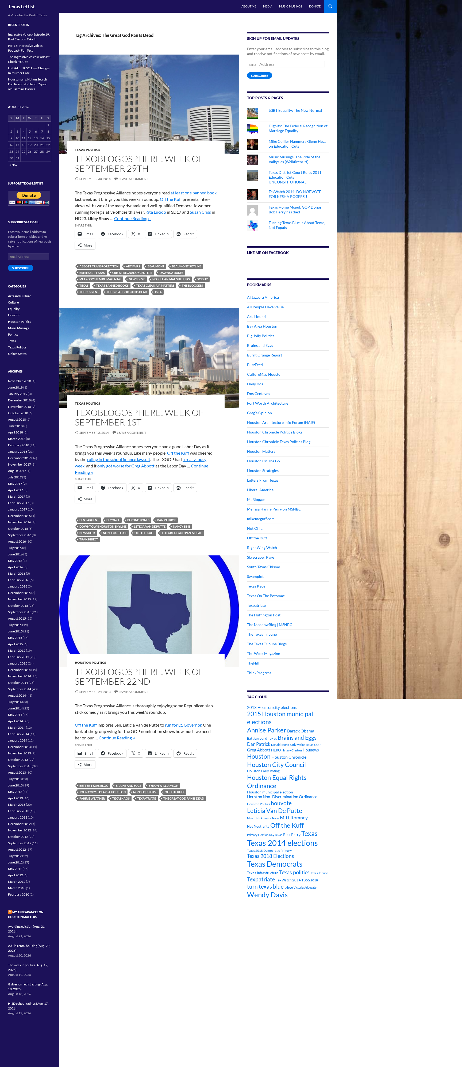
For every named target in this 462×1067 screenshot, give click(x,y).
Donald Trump (280, 744)
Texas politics (294, 872)
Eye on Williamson (163, 785)
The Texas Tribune (262, 634)
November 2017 (19, 464)
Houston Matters (261, 451)
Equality (14, 309)
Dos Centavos (258, 393)
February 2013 (18, 811)
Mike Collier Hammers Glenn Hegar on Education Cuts (298, 143)
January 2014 (17, 740)
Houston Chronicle (288, 756)
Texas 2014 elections (282, 842)
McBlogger (256, 499)
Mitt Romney (294, 817)
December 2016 (19, 516)
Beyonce (113, 520)
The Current (89, 292)
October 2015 (18, 606)
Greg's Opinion (259, 412)
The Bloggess (192, 285)
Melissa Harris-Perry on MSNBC (274, 509)
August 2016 (17, 541)
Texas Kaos (256, 586)
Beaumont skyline (186, 266)
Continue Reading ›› (132, 218)
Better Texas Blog (93, 785)
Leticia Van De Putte (149, 526)
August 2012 (17, 849)
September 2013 (19, 766)
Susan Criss (200, 211)
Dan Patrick (166, 520)
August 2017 (17, 471)
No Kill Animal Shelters (171, 279)
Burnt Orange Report (264, 355)
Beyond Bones (138, 520)
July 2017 (15, 477)
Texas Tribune (319, 873)
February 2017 (18, 503)
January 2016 (17, 586)
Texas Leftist (21, 6)
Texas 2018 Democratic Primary (269, 850)
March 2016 (16, 573)
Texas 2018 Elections (270, 856)
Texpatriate (146, 798)
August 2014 (17, 695)
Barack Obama (300, 730)
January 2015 (17, 663)
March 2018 (16, 439)
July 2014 (15, 702)
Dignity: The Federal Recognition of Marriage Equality (298, 128)
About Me (248, 6)
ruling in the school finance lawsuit (118, 459)
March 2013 (16, 805)
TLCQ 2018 (310, 880)
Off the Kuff (171, 199)
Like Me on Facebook (268, 252)
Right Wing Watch (262, 547)
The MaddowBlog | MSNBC (269, 624)
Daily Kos (255, 384)
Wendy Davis (267, 894)
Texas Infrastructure (262, 873)
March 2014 (16, 728)
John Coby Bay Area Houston (102, 792)
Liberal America (260, 490)
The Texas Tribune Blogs (267, 644)
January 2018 (17, 452)
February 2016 (18, 580)
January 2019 (17, 394)
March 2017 (16, 496)
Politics (13, 334)
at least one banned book (194, 192)
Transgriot (88, 539)
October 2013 (18, 760)
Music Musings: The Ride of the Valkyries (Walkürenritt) (294, 159)
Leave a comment (133, 179)
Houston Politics (90, 663)
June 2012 (15, 862)
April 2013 (15, 798)
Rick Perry (292, 834)
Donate (315, 6)
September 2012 (19, 843)
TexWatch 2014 (288, 880)
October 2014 (18, 683)
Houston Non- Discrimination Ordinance (282, 797)
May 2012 (15, 869)
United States (17, 354)
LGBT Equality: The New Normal (295, 110)
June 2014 (15, 708)
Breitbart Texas (92, 272)
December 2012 (19, 824)
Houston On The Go (263, 461)
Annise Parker (266, 730)
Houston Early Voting (263, 771)
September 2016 (19, 535)
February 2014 (18, 734)
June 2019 (15, 387)
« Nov (13, 165)
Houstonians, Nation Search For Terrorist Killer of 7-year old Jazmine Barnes (27, 84)
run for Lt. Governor (183, 724)
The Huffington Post (263, 615)
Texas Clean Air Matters (155, 285)
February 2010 (18, 894)
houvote (281, 803)
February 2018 (18, 445)
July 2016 (15, 548)
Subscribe (259, 76)
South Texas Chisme (263, 567)
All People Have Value (265, 307)
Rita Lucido (155, 211)
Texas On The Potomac (266, 595)
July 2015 (15, 625)
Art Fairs (133, 266)
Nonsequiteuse (115, 533)
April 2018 (15, 432)
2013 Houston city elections (272, 707)
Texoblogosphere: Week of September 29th (139, 163)
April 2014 (15, 721)
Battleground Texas (262, 738)
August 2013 (17, 772)
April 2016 (15, 567)
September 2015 (19, 612)
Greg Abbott (258, 749)
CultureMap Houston (265, 374)
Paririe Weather (92, 798)
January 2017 (17, 509)
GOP (317, 744)
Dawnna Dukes (171, 272)
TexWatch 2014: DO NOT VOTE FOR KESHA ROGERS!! (295, 194)
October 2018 (18, 413)
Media (267, 6)
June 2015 (15, 631)
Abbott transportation (98, 266)
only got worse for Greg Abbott (126, 465)
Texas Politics (87, 150)
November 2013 (19, 753)
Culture (13, 302)
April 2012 (15, 875)
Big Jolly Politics (260, 335)
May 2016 (15, 561)
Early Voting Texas (301, 744)
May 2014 (15, 715)
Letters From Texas (262, 480)
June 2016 (15, 554)
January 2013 (17, 817)
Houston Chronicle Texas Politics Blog (278, 441)
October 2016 (18, 529)
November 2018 (19, 407)
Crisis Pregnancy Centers (132, 272)
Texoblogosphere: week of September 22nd (139, 676)
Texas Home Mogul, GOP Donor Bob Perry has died (295, 209)
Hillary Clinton (292, 750)
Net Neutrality (258, 826)
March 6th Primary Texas (263, 818)
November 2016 (19, 522)
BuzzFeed (255, 364)
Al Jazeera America (263, 297)
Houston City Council (276, 764)
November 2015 (19, 599)
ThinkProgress (259, 672)
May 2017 (15, 484)
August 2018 (17, 419)
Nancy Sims (181, 526)
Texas (83, 285)
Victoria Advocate (305, 887)
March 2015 (16, 650)
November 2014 (19, 676)
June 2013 (15, 785)
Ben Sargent (89, 520)
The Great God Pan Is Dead (126, 292)
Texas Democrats (274, 863)
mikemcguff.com (261, 518)
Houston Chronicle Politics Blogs (274, 432)
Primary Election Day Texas (264, 834)
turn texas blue (265, 886)
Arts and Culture (19, 296)
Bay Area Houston (262, 326)
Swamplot (255, 576)
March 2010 (16, 888)
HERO (276, 750)
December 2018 (19, 400)
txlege (288, 887)
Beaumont (156, 266)
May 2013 (15, 792)
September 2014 (19, 689)
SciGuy (202, 279)
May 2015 (15, 638)
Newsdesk (137, 279)
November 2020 (19, 381)
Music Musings (290, 6)
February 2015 (18, 657)
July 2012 (15, 856)
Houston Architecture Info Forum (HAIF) (281, 422)
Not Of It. (255, 528)
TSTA (158, 292)
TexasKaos (121, 798)
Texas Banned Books (112, 285)
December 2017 (19, 458)
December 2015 (19, 593)
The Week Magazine (263, 653)
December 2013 (19, 747)
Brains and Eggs (128, 785)
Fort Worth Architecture (267, 403)
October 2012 (18, 837)
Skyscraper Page (260, 557)
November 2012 (19, 830)
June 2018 (15, 426)
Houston (259, 756)
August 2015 (17, 618)
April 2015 (15, 644)
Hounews (311, 750)
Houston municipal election (270, 792)
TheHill (253, 663)
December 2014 (19, 670)
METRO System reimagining (100, 279)
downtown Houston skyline (102, 526)
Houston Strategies (263, 470)
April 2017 (15, 490)
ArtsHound (256, 316)
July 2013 (15, 779)
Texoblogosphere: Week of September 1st (139, 417)
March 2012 (16, 882)
